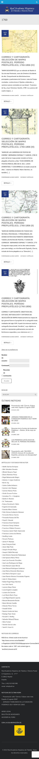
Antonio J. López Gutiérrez (11, 480)
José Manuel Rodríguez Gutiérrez (13, 568)
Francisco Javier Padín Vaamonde (13, 531)
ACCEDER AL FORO (8, 717)
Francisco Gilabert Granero (11, 528)
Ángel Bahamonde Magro (10, 477)
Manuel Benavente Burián (10, 600)
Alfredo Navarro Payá (9, 472)
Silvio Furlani (6, 622)
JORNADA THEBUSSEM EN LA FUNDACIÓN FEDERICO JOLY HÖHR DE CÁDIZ (24, 418)
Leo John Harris (7, 584)
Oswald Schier (7, 608)
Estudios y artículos (27, 95)
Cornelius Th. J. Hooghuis (10, 496)
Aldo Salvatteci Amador (10, 469)
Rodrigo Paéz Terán (8, 614)
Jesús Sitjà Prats (7, 547)
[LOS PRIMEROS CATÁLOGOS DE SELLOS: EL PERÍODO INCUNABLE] (6, 443)
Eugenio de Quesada (9, 507)
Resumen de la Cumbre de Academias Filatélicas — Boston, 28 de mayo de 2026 (24, 430)
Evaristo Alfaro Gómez (9, 509)
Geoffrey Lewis (7, 536)
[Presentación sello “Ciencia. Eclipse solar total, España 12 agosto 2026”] (6, 409)
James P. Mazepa (8, 541)
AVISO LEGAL (6, 711)
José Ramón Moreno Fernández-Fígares (15, 576)
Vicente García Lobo (9, 624)
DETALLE (7, 101)
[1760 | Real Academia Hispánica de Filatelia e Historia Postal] (19, 9)
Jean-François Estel (8, 544)
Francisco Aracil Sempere (10, 523)
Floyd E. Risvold (7, 520)
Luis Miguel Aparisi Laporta (11, 598)
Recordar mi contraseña (7, 373)
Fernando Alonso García (10, 515)
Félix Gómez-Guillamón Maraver (13, 512)
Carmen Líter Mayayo (9, 488)
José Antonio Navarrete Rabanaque (14, 555)
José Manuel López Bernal (11, 565)
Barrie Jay (5, 482)
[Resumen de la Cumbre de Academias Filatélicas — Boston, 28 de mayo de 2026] (6, 432)
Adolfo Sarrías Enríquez (10, 466)
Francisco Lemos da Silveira (11, 533)
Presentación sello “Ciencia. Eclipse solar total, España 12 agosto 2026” (23, 406)
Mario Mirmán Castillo (9, 603)
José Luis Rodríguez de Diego (12, 563)
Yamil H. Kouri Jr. (8, 627)
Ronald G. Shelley (8, 616)
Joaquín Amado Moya (9, 549)
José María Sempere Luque (11, 573)
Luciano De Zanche (8, 592)
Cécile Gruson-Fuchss (9, 493)
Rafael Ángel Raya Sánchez (11, 582)
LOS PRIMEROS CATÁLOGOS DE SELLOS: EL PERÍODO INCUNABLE (23, 441)
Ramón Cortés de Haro (10, 611)
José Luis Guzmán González (11, 560)
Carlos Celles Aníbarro (9, 485)
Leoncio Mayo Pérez (9, 587)
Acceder (6, 381)
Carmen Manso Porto (9, 490)
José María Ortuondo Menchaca (13, 571)
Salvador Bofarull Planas (10, 619)
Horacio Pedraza (7, 539)
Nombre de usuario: (4, 358)
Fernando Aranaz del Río (10, 517)
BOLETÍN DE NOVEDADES (11, 714)
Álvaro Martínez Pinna (9, 474)
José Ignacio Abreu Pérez (10, 557)
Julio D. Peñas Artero (9, 579)
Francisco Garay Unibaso (10, 525)
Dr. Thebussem (7, 501)
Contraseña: (5, 365)
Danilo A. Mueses (8, 499)
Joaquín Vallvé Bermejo (10, 552)
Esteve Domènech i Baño (10, 504)
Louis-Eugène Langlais (9, 590)
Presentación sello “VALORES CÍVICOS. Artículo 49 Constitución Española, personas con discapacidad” (24, 453)
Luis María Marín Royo (9, 595)
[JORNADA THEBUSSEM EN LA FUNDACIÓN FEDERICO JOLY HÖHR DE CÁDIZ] (6, 420)
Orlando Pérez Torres (9, 606)
